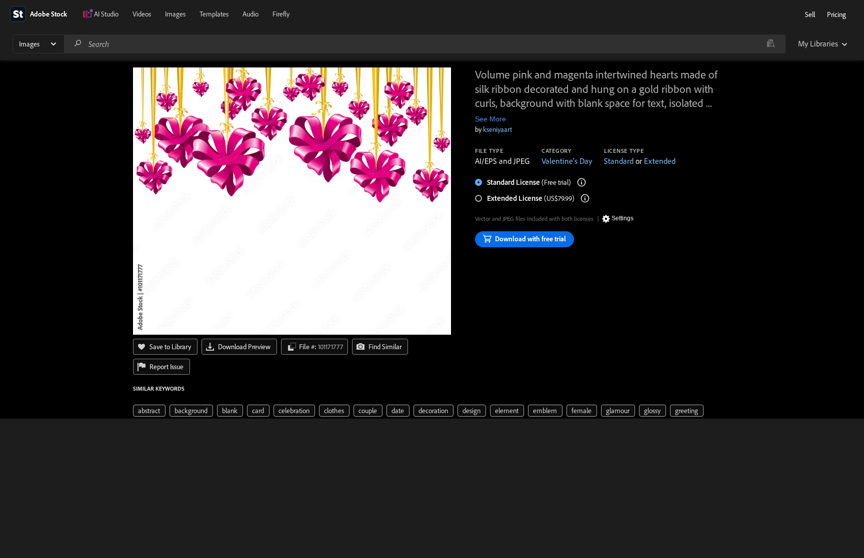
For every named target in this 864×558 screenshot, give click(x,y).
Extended (660, 161)
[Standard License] (581, 182)
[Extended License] (585, 198)
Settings (623, 218)
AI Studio (106, 13)
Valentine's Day (567, 161)
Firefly (281, 13)
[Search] (78, 43)
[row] (149, 411)
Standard (619, 161)
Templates (214, 13)
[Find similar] (770, 44)
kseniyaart (497, 129)
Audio (250, 13)
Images (175, 13)
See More (490, 119)
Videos (141, 13)
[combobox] (424, 44)
